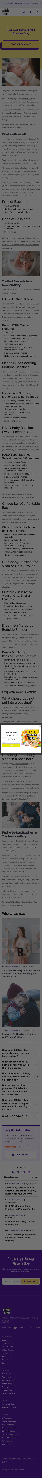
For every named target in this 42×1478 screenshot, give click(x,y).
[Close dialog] (39, 726)
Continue (11, 745)
